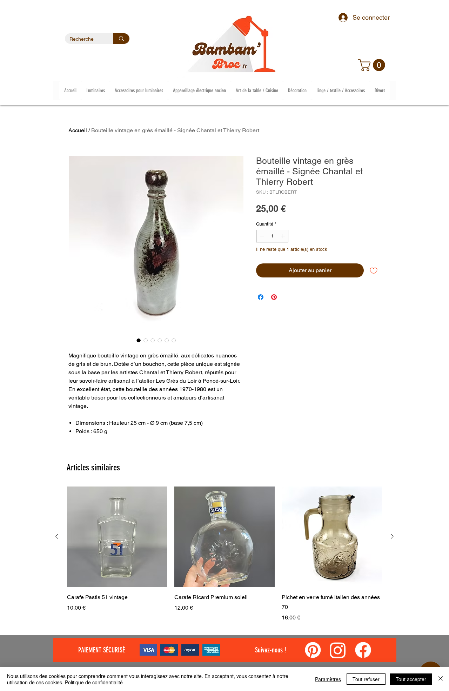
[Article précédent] (57, 536)
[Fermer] (440, 679)
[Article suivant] (392, 536)
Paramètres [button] (328, 679)
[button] (373, 65)
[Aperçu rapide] (117, 537)
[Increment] (283, 236)
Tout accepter (411, 679)
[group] (224, 554)
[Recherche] (121, 38)
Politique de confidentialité (94, 682)
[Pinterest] (312, 649)
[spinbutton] (272, 236)
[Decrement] (261, 236)
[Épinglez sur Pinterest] (274, 297)
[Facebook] (363, 649)
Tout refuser (366, 679)
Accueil (77, 130)
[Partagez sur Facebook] (260, 297)
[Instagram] (337, 649)
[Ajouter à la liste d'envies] (374, 270)
